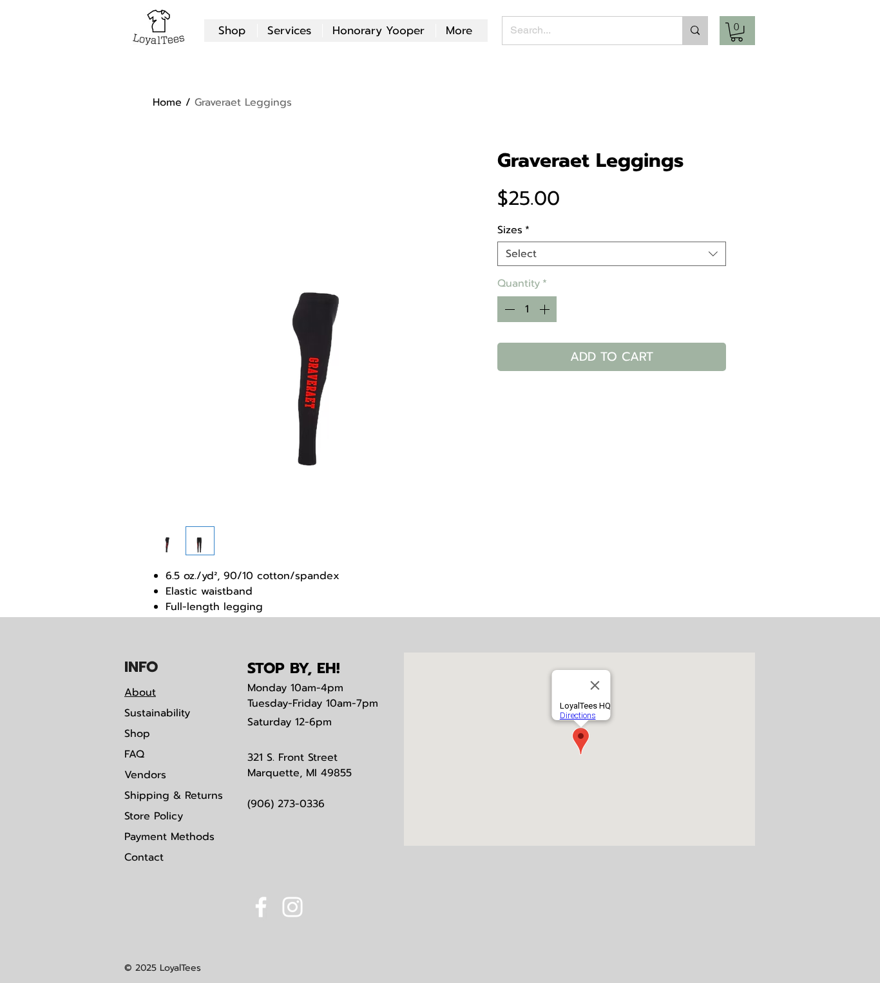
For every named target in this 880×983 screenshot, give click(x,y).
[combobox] (611, 254)
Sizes (513, 230)
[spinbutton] (527, 309)
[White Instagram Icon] (292, 907)
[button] (736, 32)
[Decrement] (508, 309)
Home (167, 102)
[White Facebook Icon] (260, 907)
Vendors (145, 775)
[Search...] (694, 30)
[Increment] (546, 309)
